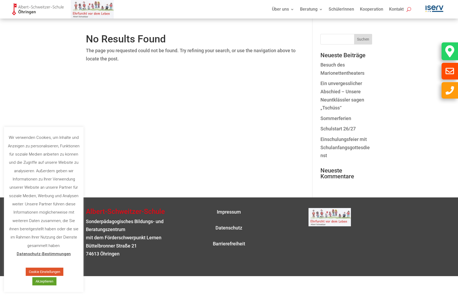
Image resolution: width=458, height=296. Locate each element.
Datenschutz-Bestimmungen (44, 253)
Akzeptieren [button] (44, 281)
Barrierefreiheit (229, 243)
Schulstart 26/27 (338, 128)
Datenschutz (228, 228)
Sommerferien (335, 118)
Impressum (229, 212)
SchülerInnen (341, 9)
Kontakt (396, 9)
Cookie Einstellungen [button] (44, 272)
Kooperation (371, 9)
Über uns (280, 9)
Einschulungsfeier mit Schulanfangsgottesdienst (345, 147)
